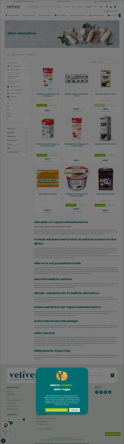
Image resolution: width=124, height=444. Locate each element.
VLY (38, 269)
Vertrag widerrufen (112, 434)
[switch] (5, 433)
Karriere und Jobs (11, 403)
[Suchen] (59, 7)
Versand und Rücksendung (14, 400)
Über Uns (9, 391)
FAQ (8, 397)
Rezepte (80, 6)
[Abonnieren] (112, 375)
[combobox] (41, 7)
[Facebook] (96, 392)
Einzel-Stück (41, 105)
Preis (9, 148)
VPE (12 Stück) (53, 105)
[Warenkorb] (115, 7)
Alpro (100, 268)
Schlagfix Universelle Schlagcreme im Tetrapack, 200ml (48, 145)
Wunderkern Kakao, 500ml (106, 194)
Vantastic (88, 6)
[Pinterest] (101, 392)
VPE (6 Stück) (111, 155)
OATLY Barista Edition (69, 341)
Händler (115, 11)
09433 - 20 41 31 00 (41, 421)
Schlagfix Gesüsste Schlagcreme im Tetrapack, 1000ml (76, 145)
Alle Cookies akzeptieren (56, 410)
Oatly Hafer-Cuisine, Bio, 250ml (105, 94)
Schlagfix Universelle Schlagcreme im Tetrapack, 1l (48, 95)
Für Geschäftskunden (12, 409)
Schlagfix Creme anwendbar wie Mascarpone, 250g (77, 195)
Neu (95, 6)
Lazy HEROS (114, 268)
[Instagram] (105, 392)
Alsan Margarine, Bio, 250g (48, 194)
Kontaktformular (49, 429)
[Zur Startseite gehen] (13, 7)
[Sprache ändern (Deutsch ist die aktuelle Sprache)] (101, 7)
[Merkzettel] (107, 7)
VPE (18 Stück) (112, 106)
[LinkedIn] (109, 392)
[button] (27, 63)
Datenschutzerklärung (62, 404)
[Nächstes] (120, 15)
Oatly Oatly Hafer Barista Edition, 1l (105, 144)
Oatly (97, 268)
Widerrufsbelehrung (12, 406)
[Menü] (9, 423)
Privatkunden (107, 11)
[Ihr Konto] (111, 7)
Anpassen (74, 410)
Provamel (105, 268)
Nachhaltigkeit (11, 394)
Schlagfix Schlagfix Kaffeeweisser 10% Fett (76, 95)
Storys (73, 6)
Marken (67, 6)
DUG (109, 268)
